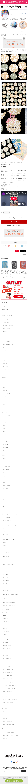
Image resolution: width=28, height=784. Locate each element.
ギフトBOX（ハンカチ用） (8, 325)
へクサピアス (5, 577)
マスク (4, 373)
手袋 (4, 360)
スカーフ (4, 396)
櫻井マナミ (4, 377)
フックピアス (5, 583)
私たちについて (6, 711)
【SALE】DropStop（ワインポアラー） (11, 594)
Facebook (5, 738)
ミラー (4, 531)
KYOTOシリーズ (6, 567)
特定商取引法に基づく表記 (8, 724)
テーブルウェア (6, 369)
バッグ (4, 350)
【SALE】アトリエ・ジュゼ (8, 539)
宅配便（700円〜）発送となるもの (9, 702)
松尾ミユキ (4, 412)
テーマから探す (5, 639)
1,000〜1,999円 (6, 618)
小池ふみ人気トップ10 (7, 691)
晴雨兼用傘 (5, 331)
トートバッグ (5, 390)
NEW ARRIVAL (5, 309)
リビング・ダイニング (7, 520)
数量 (1, 212)
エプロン (4, 545)
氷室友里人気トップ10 (7, 672)
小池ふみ (4, 499)
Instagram (5, 745)
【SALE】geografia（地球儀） (9, 602)
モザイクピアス (6, 574)
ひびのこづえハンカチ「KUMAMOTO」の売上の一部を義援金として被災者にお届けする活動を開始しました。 (14, 35)
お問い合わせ (5, 718)
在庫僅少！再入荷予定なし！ (8, 315)
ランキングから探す (6, 666)
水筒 (4, 425)
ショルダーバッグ (6, 393)
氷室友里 (4, 404)
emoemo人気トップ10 (7, 675)
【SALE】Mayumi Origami (8, 564)
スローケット (5, 444)
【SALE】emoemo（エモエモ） (9, 525)
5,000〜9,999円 (6, 631)
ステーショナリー (6, 366)
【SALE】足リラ (5, 609)
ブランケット (5, 447)
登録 (24, 771)
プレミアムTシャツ (6, 328)
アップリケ (5, 509)
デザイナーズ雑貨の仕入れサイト (9, 732)
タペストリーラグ (6, 491)
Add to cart (14, 221)
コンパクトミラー (6, 438)
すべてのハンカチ (6, 322)
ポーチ (4, 338)
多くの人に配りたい (7, 658)
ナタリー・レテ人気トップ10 (8, 682)
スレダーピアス (6, 580)
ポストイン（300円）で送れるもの (9, 699)
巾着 (4, 387)
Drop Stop (5, 598)
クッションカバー (6, 400)
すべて (4, 245)
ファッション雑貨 (6, 517)
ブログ (4, 715)
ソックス (4, 407)
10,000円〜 (5, 634)
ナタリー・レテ (5, 463)
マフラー (4, 357)
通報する (24, 254)
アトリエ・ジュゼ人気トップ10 (9, 688)
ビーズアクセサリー (7, 341)
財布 (4, 482)
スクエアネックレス (7, 586)
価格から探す (5, 612)
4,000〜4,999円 (6, 628)
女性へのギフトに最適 (7, 645)
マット (4, 495)
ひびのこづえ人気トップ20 (8, 669)
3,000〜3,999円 (6, 625)
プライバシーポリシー (7, 721)
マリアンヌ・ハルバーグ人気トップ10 (10, 685)
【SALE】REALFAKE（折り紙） (9, 605)
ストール (4, 347)
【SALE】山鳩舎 (5, 556)
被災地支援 (4, 306)
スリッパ (4, 450)
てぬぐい (4, 334)
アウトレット (5, 312)
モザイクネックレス (7, 590)
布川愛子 (4, 455)
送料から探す (5, 696)
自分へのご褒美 (6, 655)
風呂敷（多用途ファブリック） (9, 344)
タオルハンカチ (6, 418)
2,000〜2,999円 (6, 621)
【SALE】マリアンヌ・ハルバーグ (9, 514)
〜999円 (4, 615)
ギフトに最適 (5, 642)
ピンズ (4, 506)
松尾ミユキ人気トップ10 (7, 678)
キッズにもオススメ (7, 651)
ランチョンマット (6, 552)
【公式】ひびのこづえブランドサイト (10, 735)
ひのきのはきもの (6, 354)
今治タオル (5, 363)
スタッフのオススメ (6, 663)
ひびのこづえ (5, 319)
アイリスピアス (6, 571)
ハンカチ (4, 380)
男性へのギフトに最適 (7, 648)
